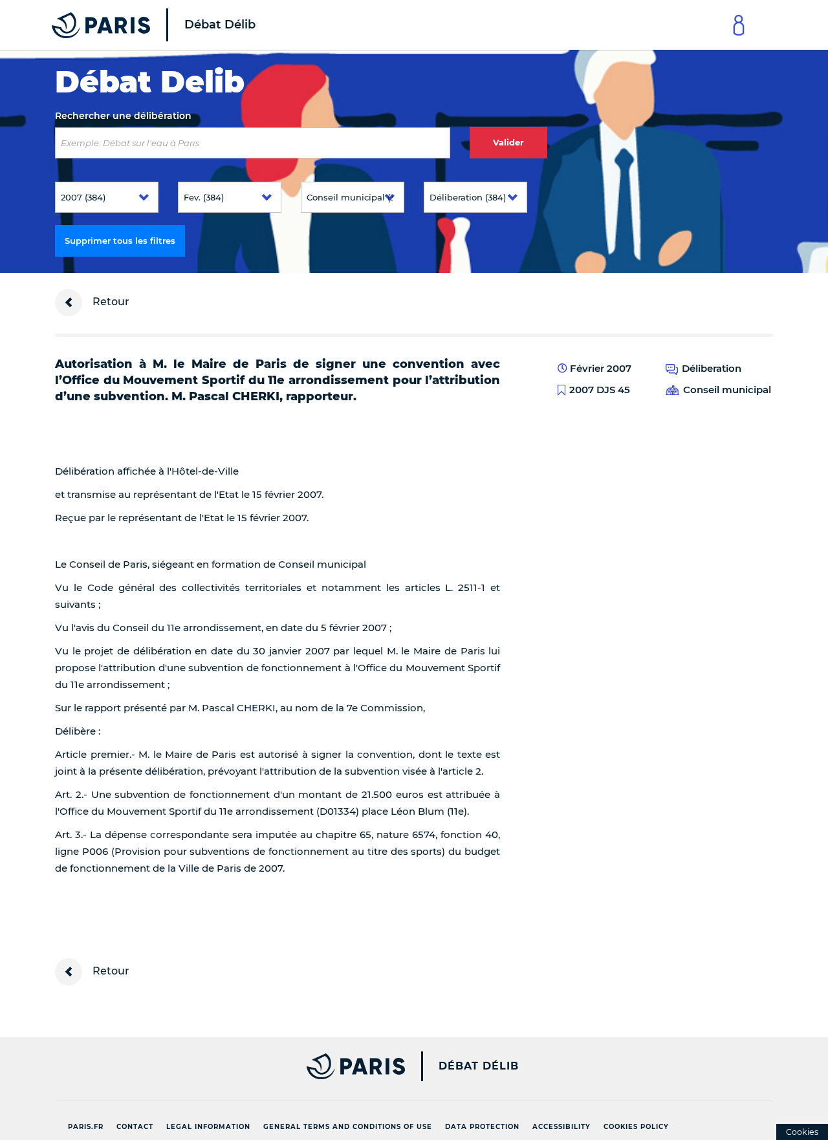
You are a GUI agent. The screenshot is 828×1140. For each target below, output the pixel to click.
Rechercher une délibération (123, 116)
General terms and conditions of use (347, 1127)
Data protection (482, 1127)
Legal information (208, 1127)
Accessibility (561, 1127)
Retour (109, 302)
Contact (134, 1127)
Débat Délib (479, 1066)
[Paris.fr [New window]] (225, 1066)
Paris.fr (86, 1127)
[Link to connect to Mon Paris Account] (739, 25)
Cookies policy (636, 1127)
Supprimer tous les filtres (120, 240)
